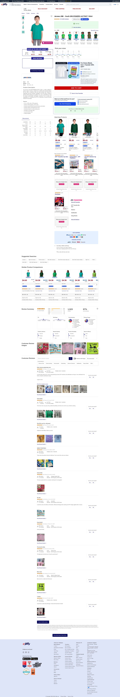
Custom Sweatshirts (69, 663)
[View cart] (118, 4)
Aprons (55, 681)
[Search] (110, 4)
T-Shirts (55, 646)
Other (91, 363)
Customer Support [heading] (91, 642)
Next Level (78, 660)
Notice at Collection (91, 690)
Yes (90, 377)
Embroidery (63, 363)
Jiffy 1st (57, 142)
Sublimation (74, 212)
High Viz (55, 676)
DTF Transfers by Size (69, 649)
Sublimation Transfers (69, 650)
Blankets (55, 683)
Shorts (55, 666)
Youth (77, 649)
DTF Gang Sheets (68, 654)
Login (115, 4)
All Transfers (67, 646)
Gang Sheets (74, 215)
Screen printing (49, 363)
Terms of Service (90, 682)
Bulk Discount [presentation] (42, 8)
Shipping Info (90, 663)
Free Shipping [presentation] (60, 8)
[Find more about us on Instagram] (26, 652)
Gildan (77, 655)
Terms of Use (70, 696)
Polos (55, 649)
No (93, 377)
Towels (55, 680)
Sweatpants (56, 665)
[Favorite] (51, 16)
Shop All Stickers (75, 219)
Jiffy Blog (89, 676)
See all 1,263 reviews (43, 622)
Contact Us (89, 656)
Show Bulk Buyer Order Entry (60, 635)
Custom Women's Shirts (70, 666)
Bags (55, 672)
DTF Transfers (68, 647)
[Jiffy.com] (4, 4)
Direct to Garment (71, 363)
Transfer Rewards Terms (92, 686)
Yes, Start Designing (65, 103)
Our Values (89, 673)
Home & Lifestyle (57, 678)
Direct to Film (41, 363)
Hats (55, 670)
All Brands (78, 664)
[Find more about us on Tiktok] (28, 652)
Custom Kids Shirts (69, 664)
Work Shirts (56, 654)
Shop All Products (79, 665)
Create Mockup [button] (48, 42)
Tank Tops (56, 650)
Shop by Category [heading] (58, 642)
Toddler (77, 650)
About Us (89, 669)
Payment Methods (91, 666)
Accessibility (89, 684)
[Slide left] (54, 35)
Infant (77, 652)
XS (57, 51)
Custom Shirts (49, 4)
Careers (89, 671)
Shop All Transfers (75, 202)
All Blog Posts (90, 677)
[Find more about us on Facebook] (23, 652)
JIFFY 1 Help (90, 658)
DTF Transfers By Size (75, 206)
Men (77, 647)
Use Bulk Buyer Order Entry (37, 70)
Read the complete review (42, 384)
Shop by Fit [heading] (79, 642)
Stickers (56, 4)
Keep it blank (85, 363)
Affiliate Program (90, 674)
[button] (37, 30)
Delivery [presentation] (92, 8)
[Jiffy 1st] (57, 54)
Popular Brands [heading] (80, 654)
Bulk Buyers (37, 58)
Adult (77, 644)
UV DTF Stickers (68, 652)
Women (77, 646)
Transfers (41, 4)
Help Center (89, 655)
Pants (55, 663)
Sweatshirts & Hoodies (58, 647)
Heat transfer (56, 363)
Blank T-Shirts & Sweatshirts (31, 4)
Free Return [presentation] (77, 8)
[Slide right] (98, 35)
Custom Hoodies (68, 661)
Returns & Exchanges (91, 664)
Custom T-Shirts (68, 659)
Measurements (26, 118)
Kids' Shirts (56, 659)
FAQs (88, 659)
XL (79, 51)
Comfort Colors (79, 659)
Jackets (55, 652)
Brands (61, 4)
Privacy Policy (90, 681)
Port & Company (79, 662)
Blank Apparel (57, 644)
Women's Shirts (57, 658)
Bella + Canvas (79, 657)
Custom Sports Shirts (69, 667)
